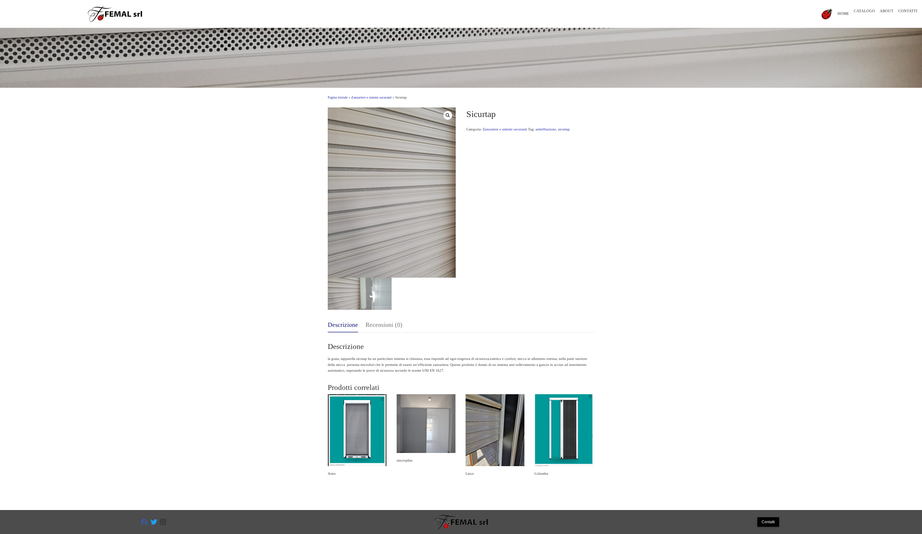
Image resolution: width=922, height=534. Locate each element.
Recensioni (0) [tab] (383, 324)
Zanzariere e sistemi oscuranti (371, 97)
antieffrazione (545, 129)
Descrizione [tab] (343, 324)
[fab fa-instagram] (163, 523)
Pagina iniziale (338, 97)
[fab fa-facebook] (144, 523)
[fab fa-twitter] (154, 523)
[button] (447, 115)
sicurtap (564, 129)
